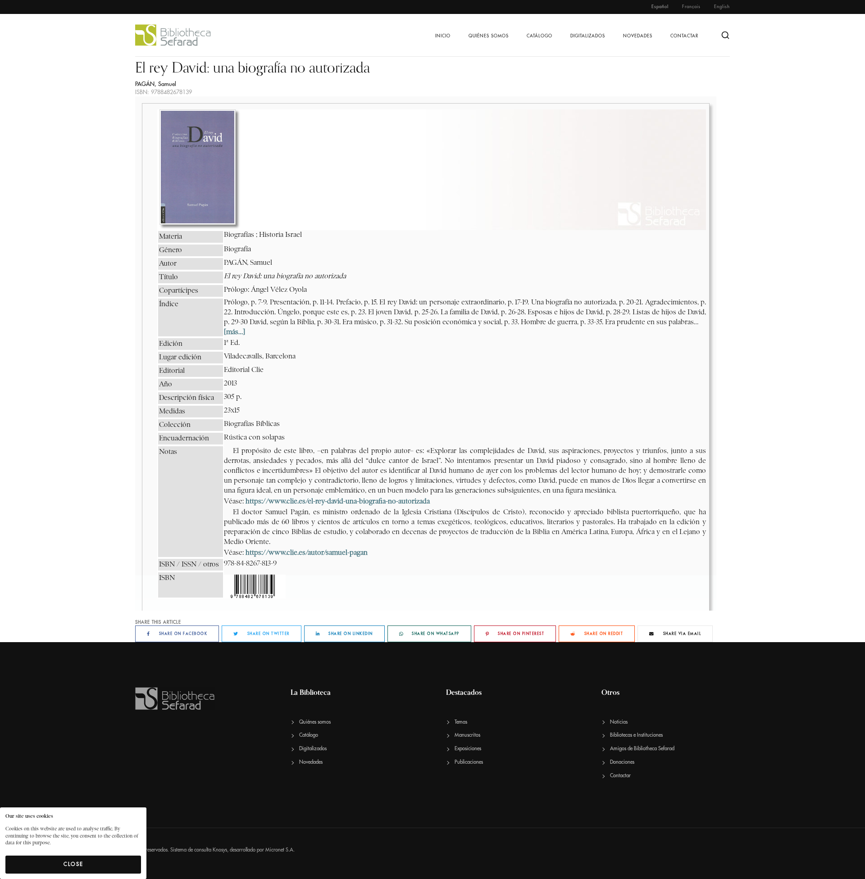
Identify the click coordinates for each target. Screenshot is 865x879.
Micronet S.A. (280, 849)
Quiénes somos (489, 36)
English (722, 7)
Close (73, 864)
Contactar (684, 36)
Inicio (443, 36)
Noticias (619, 722)
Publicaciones (469, 762)
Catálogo (539, 36)
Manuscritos (467, 735)
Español (660, 7)
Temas (461, 722)
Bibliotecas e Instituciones (636, 735)
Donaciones (622, 762)
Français (691, 7)
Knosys (220, 849)
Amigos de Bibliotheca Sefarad (642, 748)
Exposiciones (468, 748)
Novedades (637, 36)
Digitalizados (587, 36)
